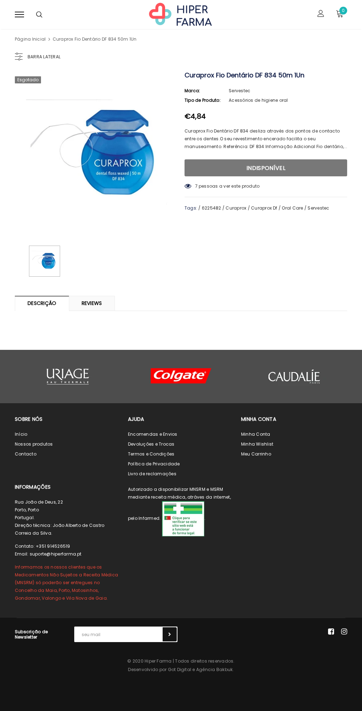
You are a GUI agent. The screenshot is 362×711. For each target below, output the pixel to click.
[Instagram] (344, 631)
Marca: (192, 91)
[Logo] (179, 14)
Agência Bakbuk (214, 669)
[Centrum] (181, 375)
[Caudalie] (294, 376)
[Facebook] (331, 631)
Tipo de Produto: (203, 100)
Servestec (239, 91)
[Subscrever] (170, 634)
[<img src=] (183, 518)
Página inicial (30, 39)
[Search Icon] (39, 14)
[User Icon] (320, 14)
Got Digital (180, 669)
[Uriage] (68, 376)
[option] (96, 153)
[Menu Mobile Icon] (19, 14)
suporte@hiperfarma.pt (56, 554)
